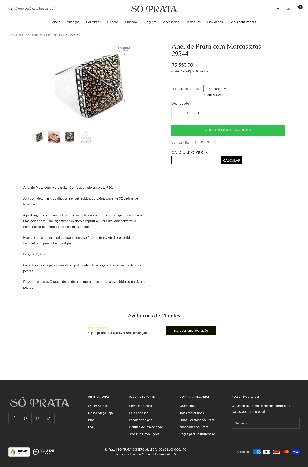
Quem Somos (98, 405)
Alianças (73, 22)
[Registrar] (293, 423)
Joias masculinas (192, 413)
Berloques (193, 22)
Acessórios (171, 22)
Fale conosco (138, 413)
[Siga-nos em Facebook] (14, 418)
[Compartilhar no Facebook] (196, 142)
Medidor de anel (213, 94)
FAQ (91, 427)
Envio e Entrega (140, 405)
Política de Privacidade (146, 427)
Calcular (231, 160)
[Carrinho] (297, 8)
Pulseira (131, 22)
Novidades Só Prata (194, 427)
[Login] (288, 8)
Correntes (93, 22)
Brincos (112, 22)
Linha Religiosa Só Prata (197, 420)
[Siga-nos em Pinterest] (37, 418)
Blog (91, 420)
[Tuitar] (208, 142)
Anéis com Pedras (242, 22)
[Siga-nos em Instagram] (25, 418)
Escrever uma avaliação (190, 330)
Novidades (215, 22)
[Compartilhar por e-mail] (215, 142)
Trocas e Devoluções (144, 434)
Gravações (187, 405)
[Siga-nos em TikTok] (48, 418)
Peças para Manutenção (197, 434)
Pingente (150, 22)
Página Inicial (16, 34)
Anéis (56, 22)
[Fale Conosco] (279, 8)
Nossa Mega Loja (100, 413)
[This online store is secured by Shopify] (19, 452)
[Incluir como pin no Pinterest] (202, 142)
